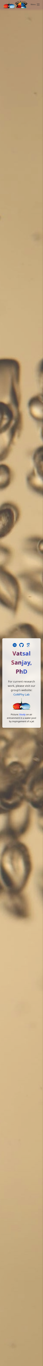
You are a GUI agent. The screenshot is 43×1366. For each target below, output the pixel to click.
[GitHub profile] (21, 645)
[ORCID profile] (14, 645)
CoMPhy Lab (21, 694)
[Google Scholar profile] (28, 645)
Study (22, 714)
